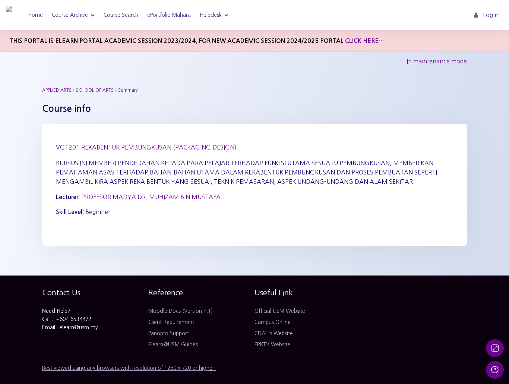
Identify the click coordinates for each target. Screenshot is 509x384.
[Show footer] (495, 370)
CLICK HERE (362, 41)
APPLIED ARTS (57, 90)
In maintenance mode (437, 61)
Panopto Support (168, 333)
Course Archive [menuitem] (70, 15)
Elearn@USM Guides (173, 344)
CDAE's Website (274, 333)
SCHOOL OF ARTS (95, 90)
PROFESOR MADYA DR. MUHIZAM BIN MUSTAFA (151, 197)
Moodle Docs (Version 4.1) (180, 311)
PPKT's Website (272, 344)
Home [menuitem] (35, 15)
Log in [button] (491, 15)
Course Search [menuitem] (121, 15)
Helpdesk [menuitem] (211, 15)
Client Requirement (171, 322)
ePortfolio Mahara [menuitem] (169, 15)
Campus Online (273, 322)
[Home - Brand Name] (9, 15)
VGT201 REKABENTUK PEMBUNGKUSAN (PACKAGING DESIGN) (146, 147)
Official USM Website (280, 311)
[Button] (495, 348)
